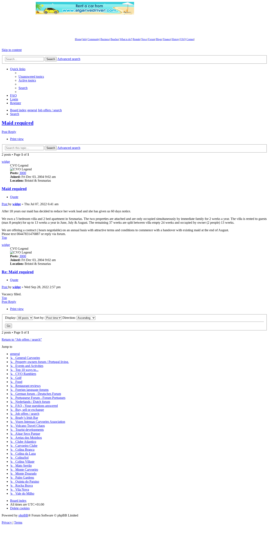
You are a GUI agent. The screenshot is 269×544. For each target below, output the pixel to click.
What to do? (126, 39)
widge (6, 161)
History (175, 39)
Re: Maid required (18, 272)
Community (93, 39)
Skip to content (12, 50)
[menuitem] (31, 76)
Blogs (159, 39)
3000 (22, 173)
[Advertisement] (184, 8)
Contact (190, 39)
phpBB (23, 515)
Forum (151, 39)
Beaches (115, 39)
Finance (167, 39)
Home (78, 39)
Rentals (136, 39)
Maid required (17, 123)
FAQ (182, 39)
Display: (11, 317)
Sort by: (39, 317)
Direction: (69, 317)
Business (104, 39)
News (144, 39)
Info (84, 39)
